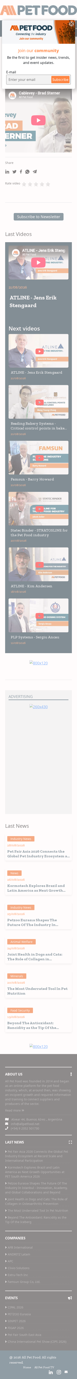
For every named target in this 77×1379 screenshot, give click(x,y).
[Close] (71, 23)
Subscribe (60, 79)
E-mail (11, 72)
